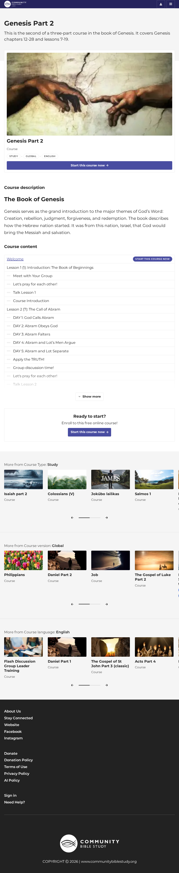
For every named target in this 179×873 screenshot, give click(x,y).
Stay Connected (18, 718)
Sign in (10, 795)
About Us (12, 711)
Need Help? (14, 802)
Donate (10, 753)
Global (58, 545)
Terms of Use (15, 767)
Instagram (13, 738)
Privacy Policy (16, 773)
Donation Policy (18, 760)
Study (52, 464)
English (63, 632)
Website (11, 725)
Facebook (13, 731)
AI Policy (12, 780)
